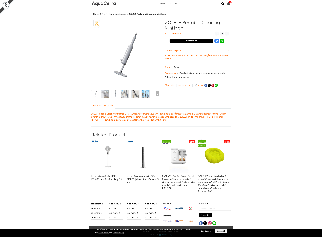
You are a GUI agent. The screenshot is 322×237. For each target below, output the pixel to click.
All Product (182, 73)
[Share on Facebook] (205, 85)
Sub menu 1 (96, 208)
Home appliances (117, 14)
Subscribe (205, 215)
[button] (223, 4)
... (105, 14)
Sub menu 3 (96, 217)
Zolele (176, 67)
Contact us (191, 40)
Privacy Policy (103, 232)
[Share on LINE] (216, 85)
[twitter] (205, 223)
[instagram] (210, 223)
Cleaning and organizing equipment (207, 73)
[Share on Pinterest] (212, 85)
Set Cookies (206, 231)
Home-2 (97, 14)
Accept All (221, 231)
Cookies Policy (118, 232)
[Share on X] (209, 85)
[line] (214, 223)
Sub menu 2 (96, 213)
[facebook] (201, 223)
